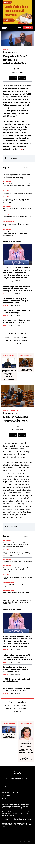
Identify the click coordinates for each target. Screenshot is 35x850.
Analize (6, 49)
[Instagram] (10, 841)
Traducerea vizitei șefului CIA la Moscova (17, 193)
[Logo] (5, 27)
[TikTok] (15, 841)
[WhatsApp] (24, 78)
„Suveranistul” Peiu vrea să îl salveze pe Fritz (17, 217)
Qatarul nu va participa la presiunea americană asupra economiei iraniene (15, 300)
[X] (15, 78)
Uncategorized (8, 214)
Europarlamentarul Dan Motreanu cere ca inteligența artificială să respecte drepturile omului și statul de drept (9, 375)
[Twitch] (20, 841)
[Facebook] (11, 78)
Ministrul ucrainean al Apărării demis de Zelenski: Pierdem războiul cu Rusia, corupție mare (17, 233)
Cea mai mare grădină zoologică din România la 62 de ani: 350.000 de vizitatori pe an (16, 200)
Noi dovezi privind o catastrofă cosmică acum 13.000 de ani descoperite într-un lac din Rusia (17, 288)
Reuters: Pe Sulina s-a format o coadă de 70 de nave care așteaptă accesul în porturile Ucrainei (17, 185)
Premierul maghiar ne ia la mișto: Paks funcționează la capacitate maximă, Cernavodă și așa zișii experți (16, 176)
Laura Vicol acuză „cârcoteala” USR (26, 369)
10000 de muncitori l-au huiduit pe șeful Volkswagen (17, 311)
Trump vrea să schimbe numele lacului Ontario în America (16, 321)
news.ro (20, 149)
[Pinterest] (20, 78)
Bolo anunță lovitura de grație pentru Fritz (16, 225)
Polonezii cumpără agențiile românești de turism (17, 209)
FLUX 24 (18, 69)
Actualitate (7, 172)
